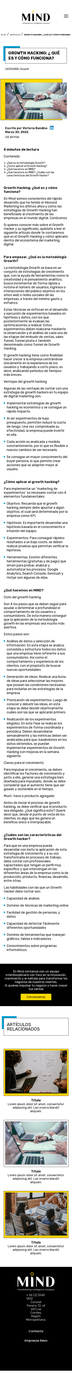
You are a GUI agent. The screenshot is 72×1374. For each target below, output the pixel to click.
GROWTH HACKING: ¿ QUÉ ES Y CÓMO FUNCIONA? (47, 35)
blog (3, 35)
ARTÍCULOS (15, 35)
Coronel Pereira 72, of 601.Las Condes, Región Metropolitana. (36, 1310)
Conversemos (36, 997)
